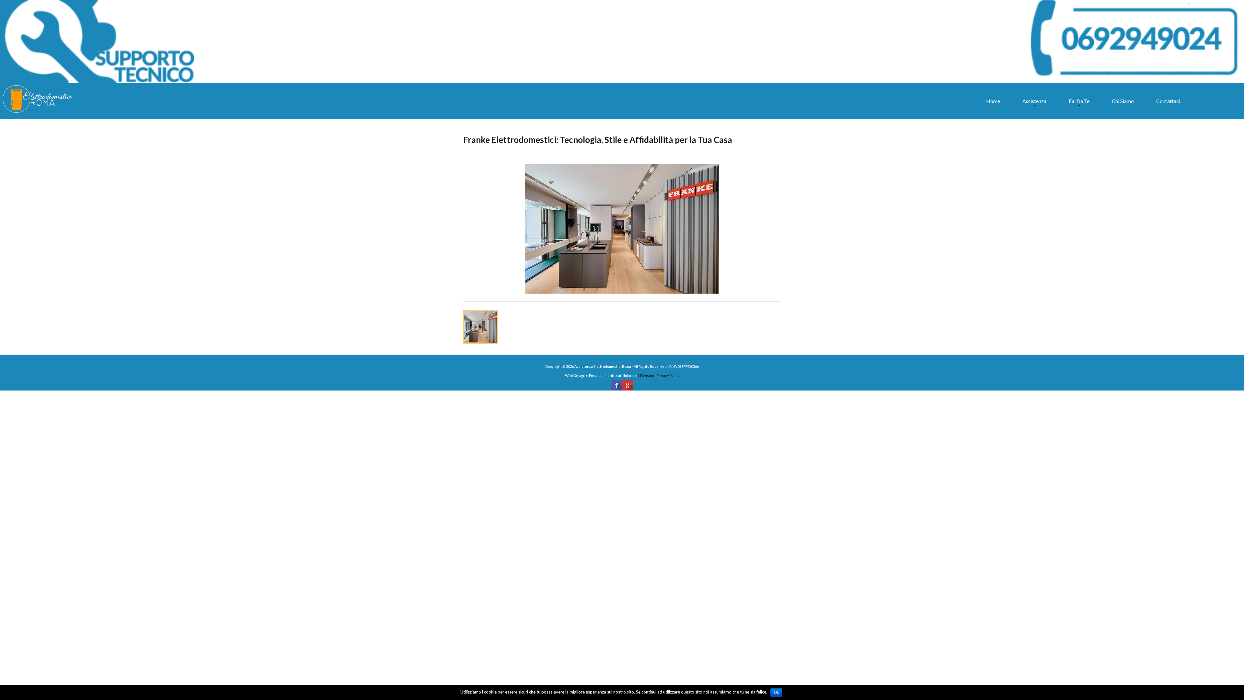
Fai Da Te (1077, 104)
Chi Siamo (1123, 101)
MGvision (646, 375)
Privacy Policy (668, 375)
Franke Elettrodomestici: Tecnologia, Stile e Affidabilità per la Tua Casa (597, 139)
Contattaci (1168, 101)
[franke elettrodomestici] (622, 230)
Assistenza (1032, 104)
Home (993, 101)
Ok (776, 692)
